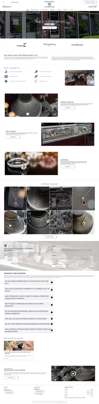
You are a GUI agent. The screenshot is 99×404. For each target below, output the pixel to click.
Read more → (7, 358)
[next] (93, 45)
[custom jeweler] (19, 346)
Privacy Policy (34, 401)
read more (90, 250)
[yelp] (42, 394)
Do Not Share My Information (41, 401)
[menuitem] (27, 10)
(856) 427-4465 (93, 7)
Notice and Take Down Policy (55, 401)
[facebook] (35, 394)
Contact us (76, 59)
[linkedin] (40, 394)
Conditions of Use (48, 401)
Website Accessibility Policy (63, 401)
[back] (6, 45)
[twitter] (37, 394)
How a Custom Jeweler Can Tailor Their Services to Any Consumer (18, 353)
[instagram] (38, 394)
